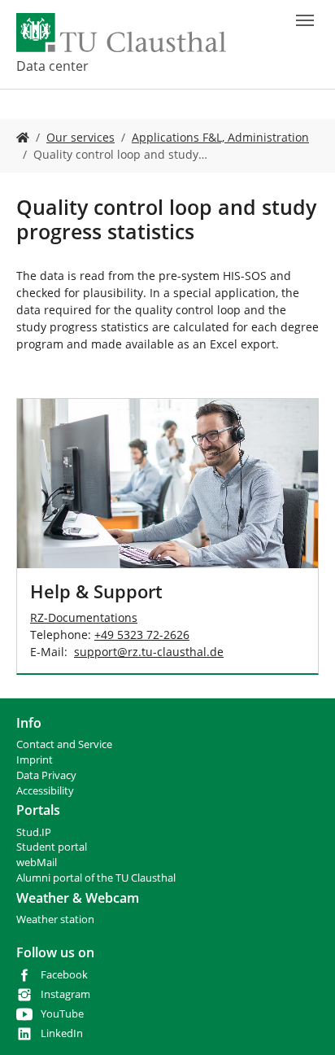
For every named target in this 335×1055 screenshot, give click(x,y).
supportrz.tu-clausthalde (149, 651)
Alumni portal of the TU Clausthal (96, 878)
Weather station (55, 919)
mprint (36, 760)
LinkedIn (62, 1033)
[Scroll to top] (302, 1022)
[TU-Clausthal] (121, 32)
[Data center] (22, 137)
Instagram (65, 994)
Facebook (64, 975)
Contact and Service (64, 744)
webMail (36, 862)
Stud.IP (33, 832)
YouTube (62, 1014)
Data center (52, 66)
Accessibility (45, 791)
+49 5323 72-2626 (141, 634)
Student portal (51, 847)
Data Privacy (46, 775)
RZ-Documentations (83, 617)
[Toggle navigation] (305, 20)
